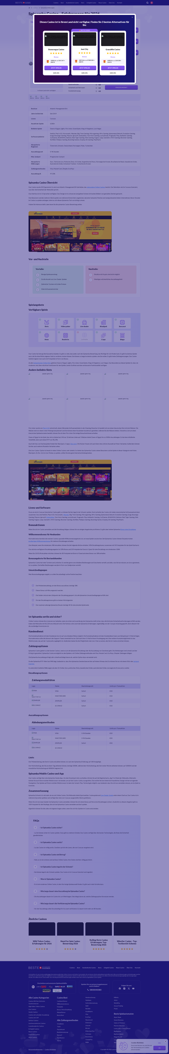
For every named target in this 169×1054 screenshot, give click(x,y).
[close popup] (132, 17)
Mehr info (84, 73)
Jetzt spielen (84, 68)
